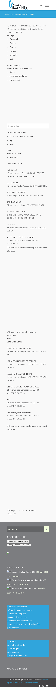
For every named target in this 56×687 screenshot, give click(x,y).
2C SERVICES (12, 182)
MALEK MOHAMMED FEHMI (19, 374)
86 (14, 513)
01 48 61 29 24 (27, 176)
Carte (12, 72)
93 (14, 335)
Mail (11, 59)
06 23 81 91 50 (27, 218)
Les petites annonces (17, 655)
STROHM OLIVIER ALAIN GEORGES (23, 386)
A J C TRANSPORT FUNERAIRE (20, 237)
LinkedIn (13, 55)
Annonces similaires (18, 76)
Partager (11, 35)
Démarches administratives (19, 610)
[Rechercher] (40, 5)
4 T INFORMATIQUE (16, 211)
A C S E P (11, 224)
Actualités (11, 641)
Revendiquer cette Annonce (19, 68)
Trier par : (14, 153)
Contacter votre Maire (17, 606)
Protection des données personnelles (26, 683)
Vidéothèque (13, 648)
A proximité (15, 80)
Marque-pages (13, 65)
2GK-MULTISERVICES (16, 192)
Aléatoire (14, 157)
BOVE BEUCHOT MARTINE (19, 348)
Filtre (9, 150)
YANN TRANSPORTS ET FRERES (21, 361)
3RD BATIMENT (14, 202)
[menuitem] (40, 5)
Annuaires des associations (19, 620)
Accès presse (13, 652)
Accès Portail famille (16, 645)
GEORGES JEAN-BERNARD (19, 412)
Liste (9, 163)
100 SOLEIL (12, 169)
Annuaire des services (17, 617)
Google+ (13, 47)
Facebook (14, 39)
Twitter (13, 43)
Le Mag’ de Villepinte (16, 613)
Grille (14, 163)
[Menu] (45, 5)
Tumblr (13, 51)
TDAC (9, 399)
